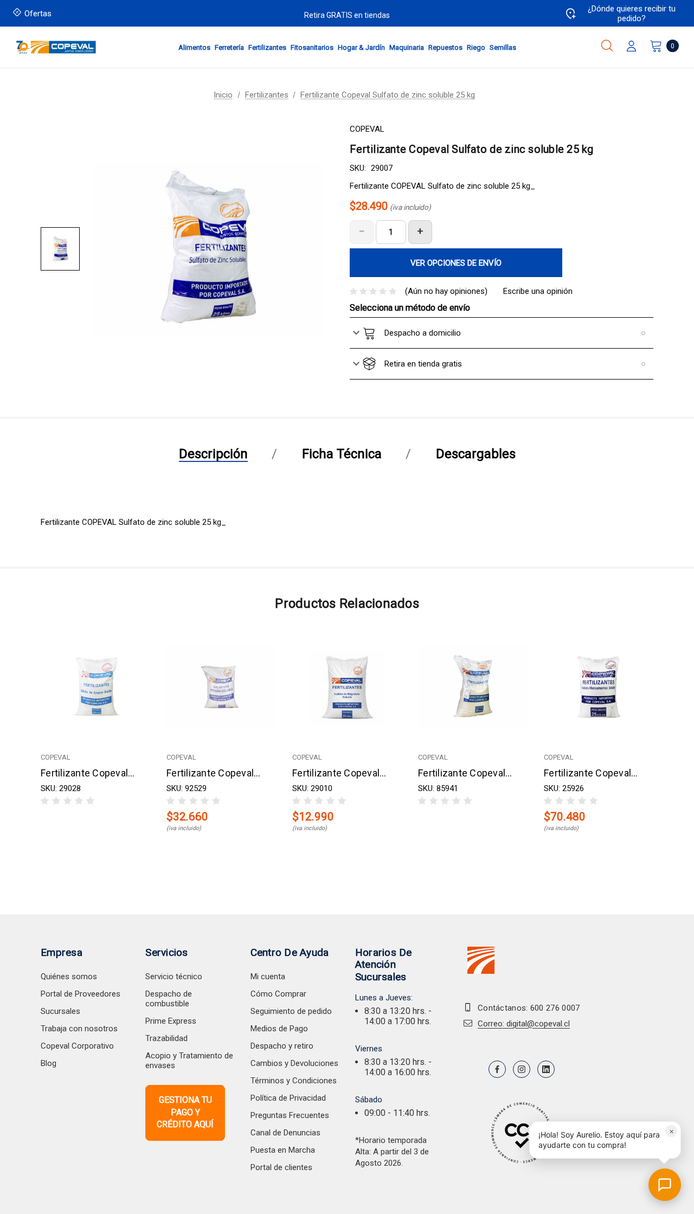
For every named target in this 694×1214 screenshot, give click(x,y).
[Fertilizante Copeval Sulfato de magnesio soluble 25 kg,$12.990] (347, 686)
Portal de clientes (281, 1167)
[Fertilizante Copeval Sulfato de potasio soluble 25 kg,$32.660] (221, 686)
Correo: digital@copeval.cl (524, 1024)
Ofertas (38, 13)
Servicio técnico (173, 976)
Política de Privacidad (288, 1098)
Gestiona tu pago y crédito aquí (185, 1112)
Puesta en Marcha (282, 1150)
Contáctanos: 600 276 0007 (529, 1008)
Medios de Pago (279, 1028)
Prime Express (170, 1021)
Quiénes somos (69, 976)
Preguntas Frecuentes (289, 1115)
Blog (48, 1063)
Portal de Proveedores (80, 994)
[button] (605, 1140)
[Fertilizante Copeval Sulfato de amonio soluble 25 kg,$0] (95, 686)
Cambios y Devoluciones (294, 1063)
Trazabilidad (166, 1038)
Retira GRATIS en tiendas (347, 15)
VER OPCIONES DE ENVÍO (456, 263)
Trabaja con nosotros (79, 1028)
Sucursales (60, 1011)
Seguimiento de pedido (291, 1011)
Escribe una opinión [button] (538, 291)
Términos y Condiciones (293, 1080)
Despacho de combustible (168, 999)
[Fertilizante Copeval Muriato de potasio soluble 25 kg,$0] (473, 686)
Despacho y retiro (281, 1046)
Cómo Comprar (278, 994)
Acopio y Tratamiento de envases (189, 1060)
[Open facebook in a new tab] (497, 1069)
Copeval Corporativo (77, 1046)
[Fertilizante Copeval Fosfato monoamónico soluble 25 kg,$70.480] (598, 686)
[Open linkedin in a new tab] (546, 1069)
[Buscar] (607, 46)
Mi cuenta (267, 976)
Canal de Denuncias (285, 1133)
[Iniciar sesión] (631, 47)
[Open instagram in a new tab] (521, 1069)
